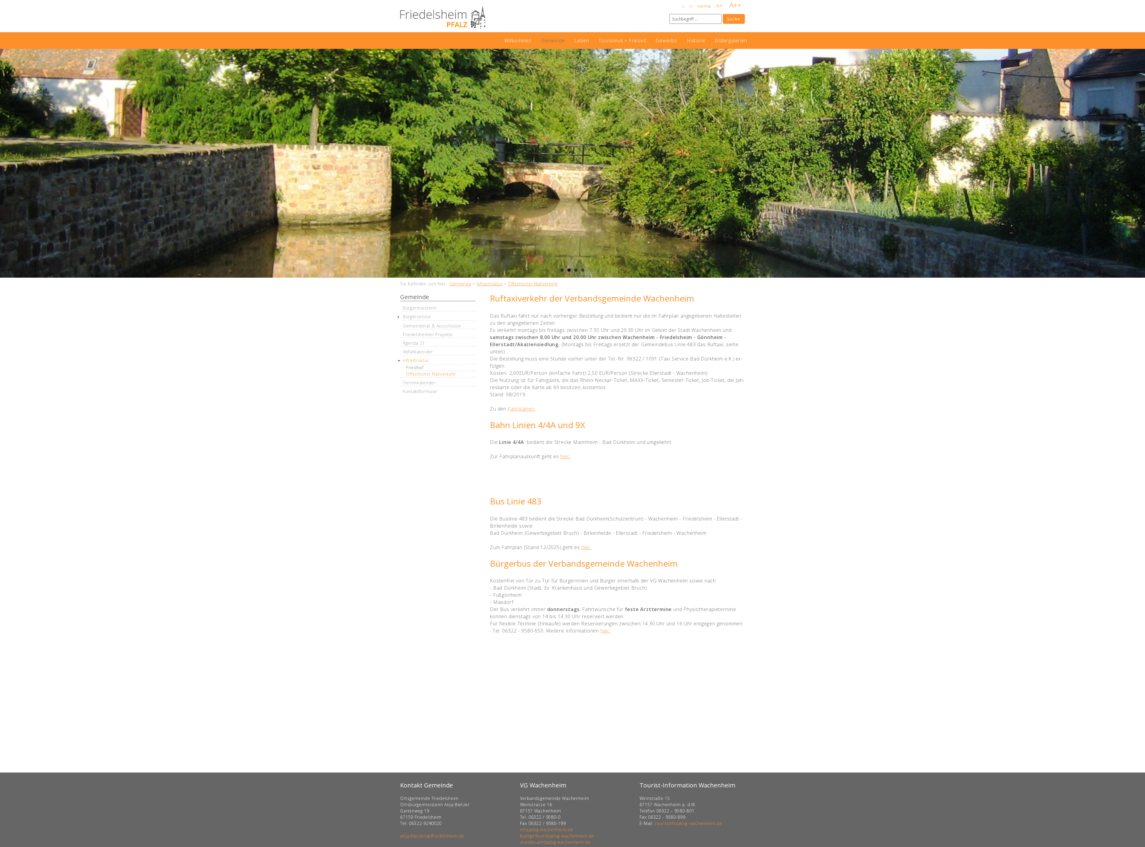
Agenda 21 (414, 343)
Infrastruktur (490, 284)
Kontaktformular (420, 391)
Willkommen (518, 40)
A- (691, 6)
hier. (565, 456)
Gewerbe (666, 40)
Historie (696, 40)
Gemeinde (553, 40)
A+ (719, 5)
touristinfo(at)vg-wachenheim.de (688, 823)
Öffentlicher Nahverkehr (533, 284)
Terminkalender (419, 383)
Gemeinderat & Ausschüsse (432, 326)
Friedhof (415, 367)
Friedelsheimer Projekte (428, 334)
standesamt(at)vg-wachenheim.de (555, 842)
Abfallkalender (418, 352)
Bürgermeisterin (420, 308)
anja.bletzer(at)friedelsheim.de (432, 836)
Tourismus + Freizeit (622, 40)
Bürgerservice (417, 316)
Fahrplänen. (522, 408)
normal (704, 6)
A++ (735, 5)
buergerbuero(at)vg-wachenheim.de (557, 836)
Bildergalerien (731, 40)
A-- (684, 6)
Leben (581, 40)
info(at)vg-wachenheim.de (546, 829)
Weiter (1139, 163)
